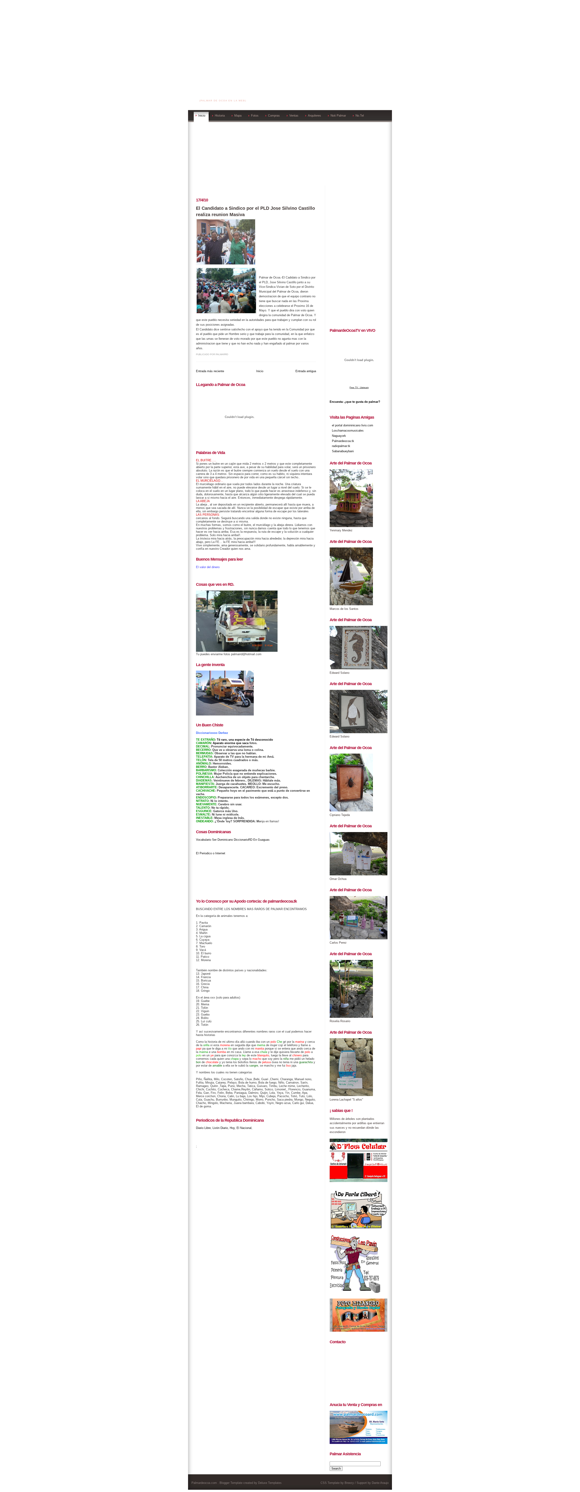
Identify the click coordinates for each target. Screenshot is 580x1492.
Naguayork (339, 435)
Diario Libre (203, 1128)
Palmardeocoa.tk (343, 441)
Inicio (201, 115)
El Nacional (244, 1128)
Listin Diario (220, 1128)
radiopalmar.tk (341, 446)
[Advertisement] (290, 31)
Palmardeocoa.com (223, 95)
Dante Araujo (380, 1483)
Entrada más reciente (210, 371)
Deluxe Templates (270, 1483)
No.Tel (359, 115)
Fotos (255, 115)
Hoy (232, 1128)
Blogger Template (231, 1483)
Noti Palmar (338, 115)
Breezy (349, 1483)
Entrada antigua (305, 371)
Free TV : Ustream (359, 387)
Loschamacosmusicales (348, 430)
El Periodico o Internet (210, 853)
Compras (274, 115)
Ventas (293, 115)
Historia (220, 115)
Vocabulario (203, 839)
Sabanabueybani (343, 451)
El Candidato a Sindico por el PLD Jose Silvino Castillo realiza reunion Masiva (255, 211)
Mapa (238, 115)
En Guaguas (261, 839)
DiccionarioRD (243, 839)
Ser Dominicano (222, 839)
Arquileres (314, 115)
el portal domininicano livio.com (352, 425)
